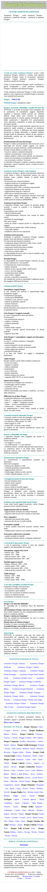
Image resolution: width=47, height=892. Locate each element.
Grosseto (15, 817)
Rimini (28, 752)
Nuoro (17, 803)
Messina (31, 810)
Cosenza (7, 738)
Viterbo (6, 763)
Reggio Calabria (25, 738)
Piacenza (40, 749)
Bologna (41, 745)
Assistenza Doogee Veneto (26, 707)
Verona (7, 836)
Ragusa (6, 814)
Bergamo (39, 767)
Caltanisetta (8, 810)
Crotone (15, 738)
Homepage (24, 845)
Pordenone (27, 756)
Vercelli (6, 792)
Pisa (5, 821)
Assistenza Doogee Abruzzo (14, 663)
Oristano (7, 807)
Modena (26, 749)
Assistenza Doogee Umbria (16, 703)
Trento (19, 825)
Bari (24, 792)
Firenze (7, 817)
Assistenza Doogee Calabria (28, 667)
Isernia (17, 785)
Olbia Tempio (37, 803)
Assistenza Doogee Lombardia (30, 682)
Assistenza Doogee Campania (15, 671)
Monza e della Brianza (19, 774)
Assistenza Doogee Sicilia (14, 696)
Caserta (40, 741)
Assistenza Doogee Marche (14, 685)
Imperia (37, 763)
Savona (13, 767)
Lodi (33, 770)
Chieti (40, 727)
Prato (17, 821)
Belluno (13, 832)
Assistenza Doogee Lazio (22, 678)
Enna (24, 810)
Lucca (29, 817)
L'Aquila (7, 730)
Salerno (13, 745)
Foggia (15, 796)
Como (13, 770)
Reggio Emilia (18, 752)
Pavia (33, 774)
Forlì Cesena (16, 749)
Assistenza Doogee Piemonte (22, 689)
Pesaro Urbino (24, 781)
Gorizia (18, 756)
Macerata (14, 781)
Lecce (24, 796)
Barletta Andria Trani (35, 792)
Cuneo (18, 788)
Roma (40, 759)
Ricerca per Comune (12, 722)
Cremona (20, 770)
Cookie (19, 878)
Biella (12, 788)
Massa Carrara (38, 817)
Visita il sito (15, 99)
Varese (6, 778)
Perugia (40, 825)
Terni (6, 828)
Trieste (34, 756)
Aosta (33, 828)
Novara (25, 788)
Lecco (27, 770)
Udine (41, 756)
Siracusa (14, 814)
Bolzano (13, 825)
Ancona (27, 778)
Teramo (24, 730)
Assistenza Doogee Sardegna (29, 693)
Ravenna (7, 752)
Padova (20, 832)
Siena (23, 821)
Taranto (32, 796)
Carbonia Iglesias (29, 799)
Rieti (34, 759)
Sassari (15, 807)
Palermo (40, 810)
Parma (32, 749)
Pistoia (11, 821)
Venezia (41, 832)
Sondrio (40, 774)
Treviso (34, 832)
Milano (6, 774)
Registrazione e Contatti (31, 876)
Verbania (39, 788)
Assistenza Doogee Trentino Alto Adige (27, 700)
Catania (17, 810)
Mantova (40, 770)
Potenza (14, 734)
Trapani (21, 814)
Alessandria (40, 785)
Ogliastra (25, 803)
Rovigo (27, 832)
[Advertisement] (23, 46)
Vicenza (14, 836)
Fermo (6, 781)
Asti (6, 788)
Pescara (15, 730)
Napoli (6, 745)
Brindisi (7, 796)
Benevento (31, 741)
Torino (32, 788)
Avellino (23, 741)
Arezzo (41, 814)
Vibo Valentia (38, 738)
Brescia (6, 770)
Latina (28, 759)
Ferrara (7, 749)
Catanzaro (38, 734)
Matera (6, 734)
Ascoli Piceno (37, 778)
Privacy (28, 878)
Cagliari (16, 799)
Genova (29, 763)
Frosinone (19, 759)
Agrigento (38, 807)
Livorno (22, 817)
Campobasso (8, 785)
